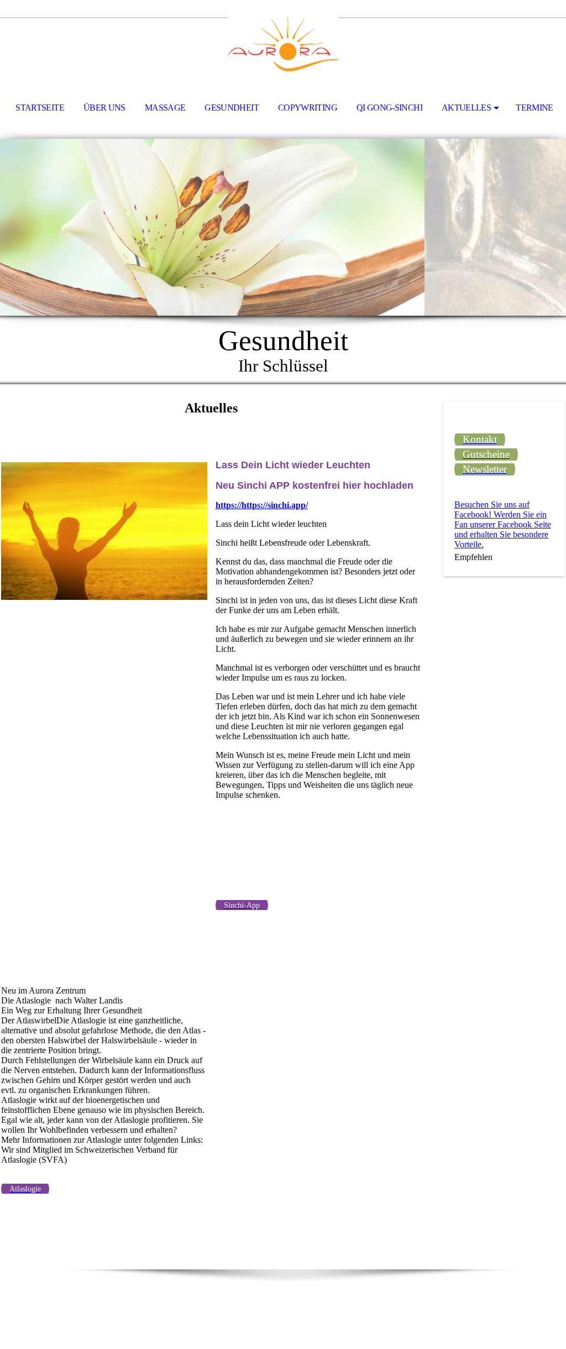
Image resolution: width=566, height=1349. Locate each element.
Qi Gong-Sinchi (389, 107)
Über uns (104, 107)
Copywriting (307, 107)
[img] (283, 47)
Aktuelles (466, 107)
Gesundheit (232, 107)
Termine (534, 107)
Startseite (39, 107)
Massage (165, 107)
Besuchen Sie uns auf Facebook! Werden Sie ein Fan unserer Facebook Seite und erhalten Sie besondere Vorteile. (502, 524)
